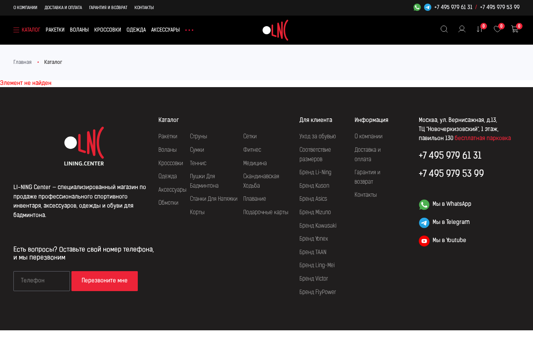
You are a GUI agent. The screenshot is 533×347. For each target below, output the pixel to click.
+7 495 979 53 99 (500, 8)
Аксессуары (165, 30)
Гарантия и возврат (108, 8)
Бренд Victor (313, 279)
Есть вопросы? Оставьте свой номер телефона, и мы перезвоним (83, 254)
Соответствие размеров (315, 155)
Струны (198, 137)
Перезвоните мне (105, 281)
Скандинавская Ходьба (261, 181)
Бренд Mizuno (315, 213)
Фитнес (252, 150)
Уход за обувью (317, 137)
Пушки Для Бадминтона (204, 181)
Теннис (198, 164)
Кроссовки (107, 30)
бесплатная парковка (483, 139)
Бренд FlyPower (317, 292)
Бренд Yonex (313, 239)
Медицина (255, 164)
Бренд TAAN (312, 253)
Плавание (254, 199)
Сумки (197, 150)
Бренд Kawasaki (317, 226)
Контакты (144, 8)
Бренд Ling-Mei (317, 266)
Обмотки (168, 203)
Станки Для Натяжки (213, 199)
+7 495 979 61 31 (453, 8)
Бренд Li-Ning (315, 173)
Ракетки (55, 30)
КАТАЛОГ (31, 30)
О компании (25, 8)
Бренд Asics (313, 199)
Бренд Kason (314, 186)
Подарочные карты (265, 213)
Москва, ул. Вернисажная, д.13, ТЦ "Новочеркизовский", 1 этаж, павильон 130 (459, 130)
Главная (22, 62)
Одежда (136, 30)
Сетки (250, 137)
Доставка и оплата (63, 8)
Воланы (79, 30)
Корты (197, 213)
